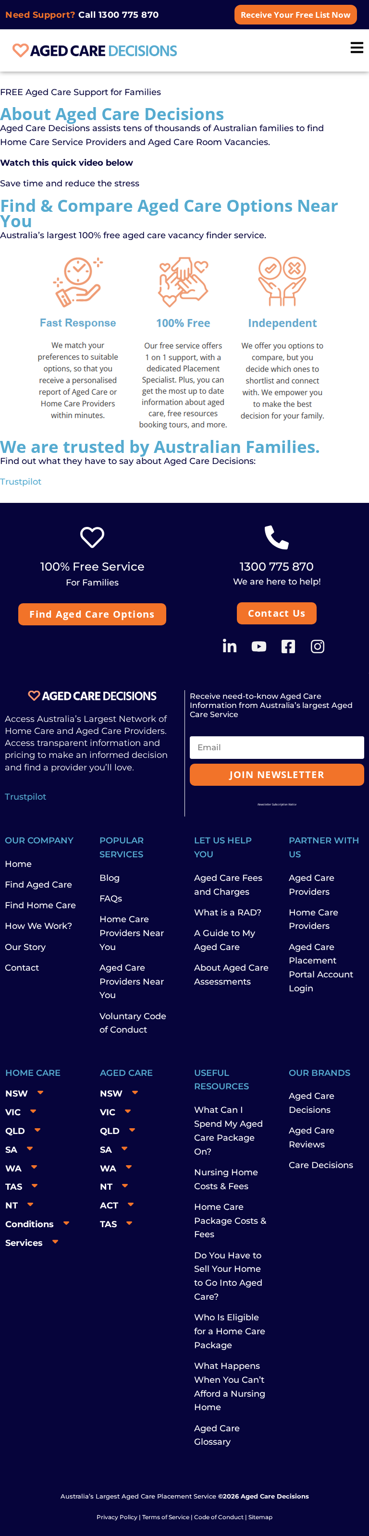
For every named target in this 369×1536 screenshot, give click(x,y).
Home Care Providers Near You (131, 933)
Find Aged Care (38, 884)
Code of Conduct (218, 1517)
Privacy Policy (117, 1517)
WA (13, 1168)
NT (11, 1205)
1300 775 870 (128, 15)
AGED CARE (126, 1073)
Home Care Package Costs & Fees (230, 1221)
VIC (13, 1112)
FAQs (110, 898)
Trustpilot (20, 481)
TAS (13, 1187)
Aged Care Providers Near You (131, 982)
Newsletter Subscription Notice (277, 804)
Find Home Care (40, 905)
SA (11, 1150)
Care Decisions (321, 1165)
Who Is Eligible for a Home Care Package (229, 1331)
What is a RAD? (227, 912)
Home (18, 864)
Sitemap (260, 1517)
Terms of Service (165, 1517)
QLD (15, 1131)
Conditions (29, 1224)
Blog (109, 878)
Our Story (25, 947)
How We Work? (38, 926)
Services (24, 1243)
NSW (16, 1093)
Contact (22, 968)
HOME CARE (33, 1073)
